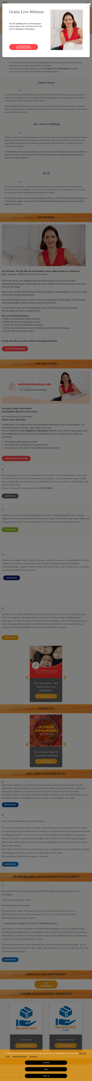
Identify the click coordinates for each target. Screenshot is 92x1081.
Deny (46, 1069)
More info (82, 1053)
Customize (46, 1062)
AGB (7, 1056)
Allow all (46, 1076)
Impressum (33, 1056)
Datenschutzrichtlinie (19, 1056)
